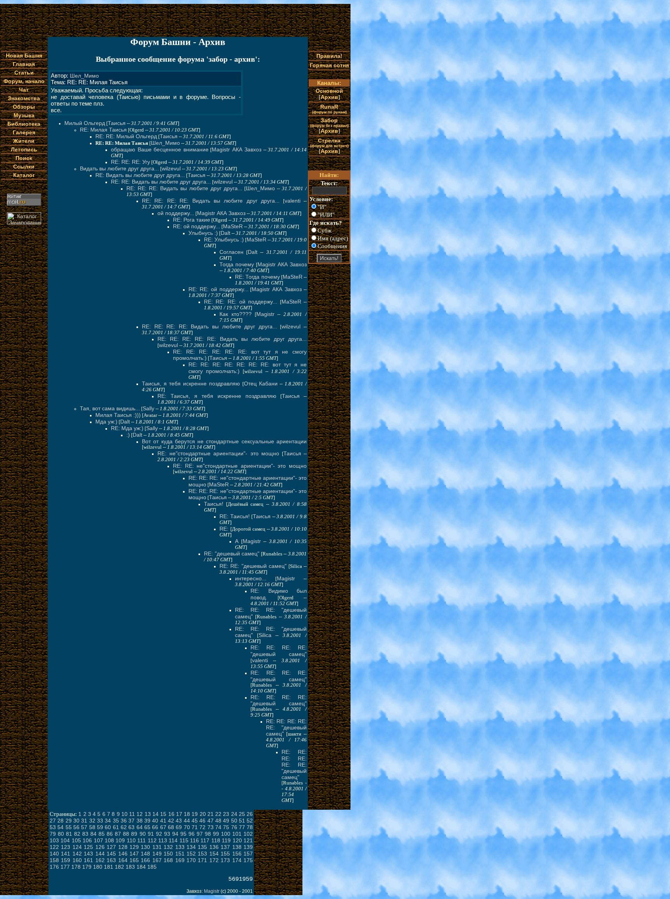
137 (225, 847)
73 (210, 827)
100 (225, 834)
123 (65, 847)
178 (76, 867)
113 (162, 840)
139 (248, 847)
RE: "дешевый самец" (231, 553)
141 (65, 853)
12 (139, 814)
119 (226, 840)
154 (214, 853)
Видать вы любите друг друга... (119, 168)
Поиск (24, 158)
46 (202, 820)
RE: (224, 529)
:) (128, 435)
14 (155, 814)
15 (163, 814)
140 (54, 853)
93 (167, 834)
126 (100, 847)
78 (250, 827)
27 (53, 820)
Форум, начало (24, 81)
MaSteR (233, 226)
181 (108, 867)
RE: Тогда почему (257, 277)
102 (248, 834)
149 (157, 853)
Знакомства (24, 98)
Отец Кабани (261, 383)
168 (168, 860)
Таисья (117, 123)
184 (141, 867)
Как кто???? (235, 314)
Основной (329, 91)
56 (76, 827)
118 (215, 840)
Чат (24, 90)
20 (203, 814)
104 (65, 840)
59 (100, 827)
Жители (24, 141)
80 (61, 834)
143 (88, 853)
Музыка (24, 115)
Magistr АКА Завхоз (236, 149)
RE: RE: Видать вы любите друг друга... (161, 182)
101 (237, 834)
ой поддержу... (175, 213)
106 (87, 840)
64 (139, 827)
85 (101, 834)
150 (168, 853)
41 (163, 820)
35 (116, 820)
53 (53, 827)
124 (77, 847)
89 (134, 834)
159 (65, 860)
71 (195, 827)
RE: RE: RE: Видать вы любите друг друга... (184, 188)
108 (109, 840)
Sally (148, 408)
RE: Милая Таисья (103, 130)
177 (65, 867)
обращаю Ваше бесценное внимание (160, 149)
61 (116, 827)
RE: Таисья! (234, 516)
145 (111, 853)
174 (237, 860)
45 (195, 820)
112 (152, 840)
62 (124, 827)
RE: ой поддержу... (196, 226)
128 (123, 847)
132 (168, 847)
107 (98, 840)
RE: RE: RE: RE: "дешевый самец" (278, 650)
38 (139, 820)
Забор (329, 122)
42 (171, 820)
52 (250, 820)
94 (175, 834)
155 (225, 853)
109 (120, 840)
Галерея (24, 132)
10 (124, 814)
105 (76, 840)
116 (194, 840)
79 (53, 834)
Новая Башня (24, 55)
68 (171, 827)
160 (77, 860)
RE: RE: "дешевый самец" (253, 566)
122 (54, 847)
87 (118, 834)
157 (248, 853)
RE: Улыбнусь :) (224, 239)
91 (151, 834)
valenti (292, 201)
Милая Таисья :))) (118, 415)
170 (191, 860)
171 (202, 860)
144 (100, 853)
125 (88, 847)
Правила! (329, 56)
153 (202, 853)
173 (225, 860)
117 (204, 840)
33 (100, 820)
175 (248, 860)
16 (171, 814)
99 (216, 834)
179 (87, 867)
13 (148, 814)
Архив (329, 97)
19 (195, 814)
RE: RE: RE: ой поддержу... (240, 302)
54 (60, 827)
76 (234, 827)
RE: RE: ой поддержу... (218, 289)
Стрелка (329, 142)
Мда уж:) (106, 421)
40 (155, 820)
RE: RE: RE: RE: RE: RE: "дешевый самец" (294, 764)
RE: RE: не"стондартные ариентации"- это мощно (240, 466)
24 (234, 814)
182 (119, 867)
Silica (265, 635)
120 (237, 840)
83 (85, 834)
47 (210, 820)
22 (218, 814)
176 (54, 867)
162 (100, 860)
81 (69, 834)
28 (60, 820)
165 (134, 860)
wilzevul (171, 168)
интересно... (250, 578)
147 (134, 853)
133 (180, 847)
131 (157, 847)
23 (226, 814)
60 (108, 827)
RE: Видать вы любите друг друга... (140, 175)
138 (237, 847)
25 (242, 814)
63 (131, 827)
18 (187, 814)
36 (124, 820)
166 (145, 860)
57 (84, 827)
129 (134, 847)
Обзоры (24, 107)
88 (126, 834)
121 (248, 840)
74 (218, 827)
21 (210, 814)
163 (111, 860)
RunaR (329, 109)
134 (191, 847)
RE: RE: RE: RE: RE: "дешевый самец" (286, 727)
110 (131, 840)
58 (92, 827)
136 (214, 847)
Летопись (24, 149)
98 (208, 834)
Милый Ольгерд (84, 123)
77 (242, 827)
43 (179, 820)
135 (202, 847)
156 (237, 853)
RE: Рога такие (191, 220)
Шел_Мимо (84, 76)
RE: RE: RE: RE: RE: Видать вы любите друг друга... (232, 339)
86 (110, 834)
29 (69, 820)
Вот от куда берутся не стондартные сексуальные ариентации (224, 441)
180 (97, 867)
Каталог (24, 175)
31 (84, 820)
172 (214, 860)
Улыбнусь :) (203, 233)
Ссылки (24, 166)
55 (69, 827)
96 (191, 834)
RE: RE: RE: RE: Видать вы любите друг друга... (211, 201)
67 (163, 827)
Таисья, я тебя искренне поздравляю (191, 383)
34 (108, 820)
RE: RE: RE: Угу (130, 162)
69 (179, 827)
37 (131, 820)
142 (77, 853)
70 (187, 827)
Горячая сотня (329, 65)
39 (147, 820)
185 (152, 867)
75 (226, 827)
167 (157, 860)
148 (145, 853)
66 (155, 827)
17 (179, 814)
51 (242, 820)
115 (184, 840)
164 (123, 860)
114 (173, 840)
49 (226, 820)
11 (132, 814)
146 (123, 853)
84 (93, 834)
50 (234, 820)
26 (250, 814)
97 (200, 834)
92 (159, 834)
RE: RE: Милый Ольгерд (126, 136)
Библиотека (23, 124)
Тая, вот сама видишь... (110, 408)
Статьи (24, 72)
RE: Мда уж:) (127, 428)
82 (77, 834)
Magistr (265, 314)
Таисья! (213, 504)
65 (147, 827)
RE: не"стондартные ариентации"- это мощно (218, 453)
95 (183, 834)
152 (191, 853)
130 (145, 847)
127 (111, 847)
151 (180, 853)
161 (88, 860)
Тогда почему (236, 264)
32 (92, 820)
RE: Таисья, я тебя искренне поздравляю (216, 396)
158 (54, 860)
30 (76, 820)
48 (218, 820)
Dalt (225, 233)
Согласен (231, 252)
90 (143, 834)
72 (202, 827)
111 (141, 840)
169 (180, 860)
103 (54, 840)
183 (130, 867)
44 (187, 820)
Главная (24, 64)
